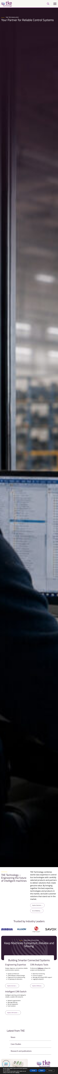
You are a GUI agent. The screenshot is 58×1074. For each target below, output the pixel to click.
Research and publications (21, 1051)
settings (17, 1072)
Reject (41, 1070)
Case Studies (16, 1044)
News (13, 1037)
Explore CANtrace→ (37, 986)
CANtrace (40, 968)
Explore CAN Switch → (13, 1013)
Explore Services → (12, 986)
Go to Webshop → (36, 911)
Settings (50, 1070)
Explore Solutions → (37, 905)
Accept (33, 1070)
